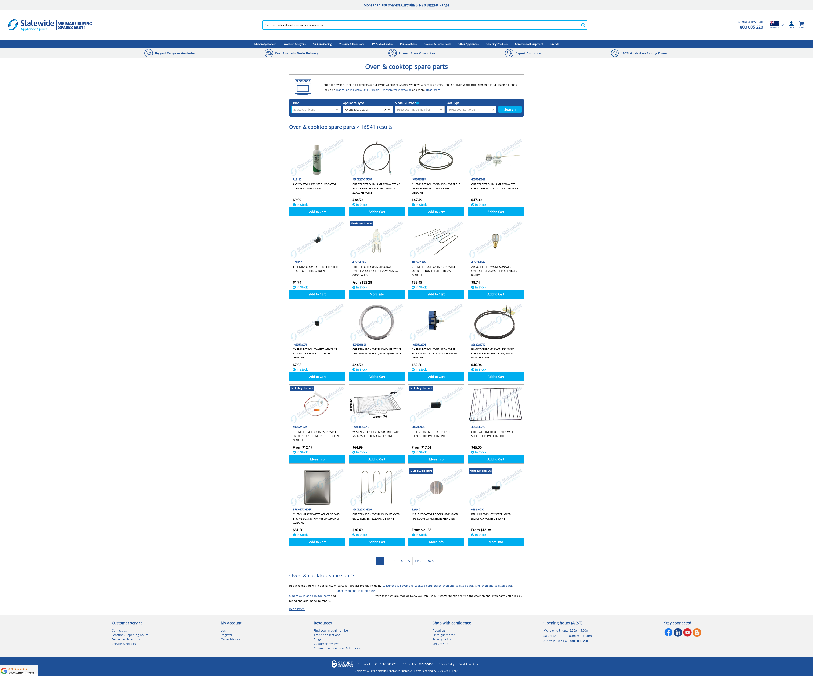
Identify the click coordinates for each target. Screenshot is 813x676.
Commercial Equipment (529, 44)
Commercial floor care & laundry (337, 648)
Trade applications (327, 635)
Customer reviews (326, 644)
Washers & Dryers (295, 44)
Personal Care (408, 44)
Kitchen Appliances (265, 44)
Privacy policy (442, 639)
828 (431, 560)
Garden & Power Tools (437, 44)
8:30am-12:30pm (580, 636)
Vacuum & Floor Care (351, 44)
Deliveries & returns (126, 639)
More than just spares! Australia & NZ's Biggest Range (406, 5)
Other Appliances (468, 44)
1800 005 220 (750, 27)
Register (226, 635)
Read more (297, 609)
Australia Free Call (377, 664)
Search (510, 109)
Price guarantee (444, 635)
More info (377, 294)
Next (419, 560)
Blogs (317, 639)
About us (439, 630)
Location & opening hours (130, 635)
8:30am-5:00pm (580, 630)
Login (224, 630)
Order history (230, 639)
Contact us (119, 630)
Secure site (440, 644)
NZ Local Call (418, 664)
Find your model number (331, 630)
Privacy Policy (446, 664)
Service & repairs (124, 644)
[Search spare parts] (583, 25)
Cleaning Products (497, 44)
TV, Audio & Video (382, 44)
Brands (554, 44)
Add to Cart (317, 212)
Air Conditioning (322, 44)
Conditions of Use (469, 664)
